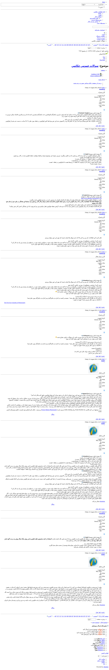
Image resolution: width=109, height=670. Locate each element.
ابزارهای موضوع (102, 79)
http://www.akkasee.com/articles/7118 (91, 198)
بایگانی (103, 662)
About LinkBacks (95, 76)
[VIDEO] (102, 643)
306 (75, 45)
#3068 (103, 422)
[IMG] (103, 642)
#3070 (103, 553)
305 (77, 45)
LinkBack (103, 70)
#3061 (103, 87)
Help (103, 2)
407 (56, 45)
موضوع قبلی (103, 622)
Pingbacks (100, 648)
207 (89, 45)
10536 (102, 54)
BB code (102, 638)
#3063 (103, 170)
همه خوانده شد (94, 18)
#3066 (103, 310)
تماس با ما (102, 659)
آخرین (49, 45)
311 (63, 45)
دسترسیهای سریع (97, 20)
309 (68, 45)
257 (87, 45)
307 (72, 45)
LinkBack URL (95, 74)
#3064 (103, 212)
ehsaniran (102, 501)
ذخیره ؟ (100, 7)
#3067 (103, 359)
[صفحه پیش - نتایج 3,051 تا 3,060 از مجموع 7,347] (92, 45)
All (104, 58)
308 (70, 45)
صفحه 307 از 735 (103, 45)
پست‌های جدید (101, 23)
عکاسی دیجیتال (100, 36)
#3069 (103, 512)
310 (65, 45)
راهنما (100, 13)
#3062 (103, 129)
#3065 (103, 252)
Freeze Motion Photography (49, 410)
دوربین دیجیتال (101, 37)
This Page (102, 60)
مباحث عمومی (101, 39)
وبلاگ (52, 414)
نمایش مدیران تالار (93, 21)
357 (58, 45)
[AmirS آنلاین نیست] (93, 373)
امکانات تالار (98, 16)
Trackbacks (100, 647)
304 (79, 45)
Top (104, 57)
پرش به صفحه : (100, 48)
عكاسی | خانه (101, 660)
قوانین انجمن (104, 653)
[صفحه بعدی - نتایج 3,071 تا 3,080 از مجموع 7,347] (52, 45)
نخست (95, 45)
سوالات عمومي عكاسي (84, 65)
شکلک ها (102, 640)
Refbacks (100, 650)
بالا (104, 664)
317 (60, 45)
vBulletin (105, 667)
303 (82, 45)
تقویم (100, 15)
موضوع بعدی (95, 622)
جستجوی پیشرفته (100, 30)
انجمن (103, 34)
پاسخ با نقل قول (100, 125)
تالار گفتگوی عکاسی (99, 12)
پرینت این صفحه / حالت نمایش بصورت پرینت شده (87, 83)
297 (84, 45)
